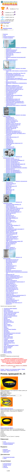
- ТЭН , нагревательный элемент (10, 345)
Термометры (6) (9, 140)
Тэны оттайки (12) (10, 298)
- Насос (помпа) (7, 324)
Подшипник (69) (10, 227)
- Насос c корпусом (7, 325)
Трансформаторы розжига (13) (13, 99)
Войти (4, 28)
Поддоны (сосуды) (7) (11, 284)
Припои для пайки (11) (11, 286)
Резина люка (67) (10, 231)
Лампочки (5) (9, 129)
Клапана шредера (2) (11, 268)
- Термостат (6, 344)
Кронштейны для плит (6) (12, 127)
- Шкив (5, 350)
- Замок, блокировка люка (9, 314)
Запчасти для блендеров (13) (12, 159)
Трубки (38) (8, 144)
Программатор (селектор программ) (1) (15, 229)
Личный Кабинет (7, 463)
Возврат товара (6, 450)
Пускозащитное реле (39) (12, 287)
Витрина (9, 393)
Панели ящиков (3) (10, 283)
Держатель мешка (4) (11, 183)
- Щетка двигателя (7, 352)
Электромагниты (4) (10, 148)
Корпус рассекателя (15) (11, 126)
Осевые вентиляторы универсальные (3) (15, 281)
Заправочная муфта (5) (11, 265)
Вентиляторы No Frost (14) (12, 259)
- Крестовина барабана (8, 322)
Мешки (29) (8, 187)
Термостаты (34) (10, 294)
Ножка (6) (8, 222)
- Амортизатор (6, 309)
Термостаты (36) (10, 54)
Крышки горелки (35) (11, 128)
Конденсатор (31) (10, 215)
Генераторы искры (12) (11, 119)
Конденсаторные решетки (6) (13, 275)
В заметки (3, 414)
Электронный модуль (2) (11, 59)
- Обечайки (5, 328)
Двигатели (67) (9, 182)
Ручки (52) (8, 135)
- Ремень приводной (8, 336)
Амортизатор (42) (10, 205)
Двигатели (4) (9, 264)
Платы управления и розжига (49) (14, 88)
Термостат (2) (9, 240)
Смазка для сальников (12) (12, 236)
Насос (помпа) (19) (10, 220)
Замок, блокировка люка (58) (12, 210)
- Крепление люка (7, 320)
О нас (4, 35)
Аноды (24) (8, 48)
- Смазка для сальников (8, 340)
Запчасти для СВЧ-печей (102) (13, 165)
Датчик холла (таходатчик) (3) (13, 209)
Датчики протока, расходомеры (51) (14, 78)
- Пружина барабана (8, 334)
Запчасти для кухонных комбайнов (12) (15, 160)
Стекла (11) (8, 138)
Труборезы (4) (9, 297)
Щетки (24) (8, 193)
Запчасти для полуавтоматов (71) (13, 211)
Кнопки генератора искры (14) (13, 124)
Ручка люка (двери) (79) (11, 233)
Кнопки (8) (8, 214)
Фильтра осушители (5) (11, 301)
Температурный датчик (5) (12, 238)
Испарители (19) (10, 267)
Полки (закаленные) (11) (11, 285)
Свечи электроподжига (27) (12, 137)
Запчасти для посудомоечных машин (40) (15, 164)
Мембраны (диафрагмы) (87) (12, 85)
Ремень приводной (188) (11, 232)
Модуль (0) (8, 219)
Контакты (5, 34)
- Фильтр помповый (8, 346)
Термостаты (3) (9, 97)
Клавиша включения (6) (11, 49)
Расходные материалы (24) (12, 289)
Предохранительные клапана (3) (13, 52)
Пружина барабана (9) (11, 230)
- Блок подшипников (8, 310)
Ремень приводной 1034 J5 (7, 408)
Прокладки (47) (9, 53)
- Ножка (5, 326)
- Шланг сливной (7, 351)
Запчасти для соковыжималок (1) (13, 166)
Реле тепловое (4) (10, 290)
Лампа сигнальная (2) (11, 51)
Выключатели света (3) (11, 262)
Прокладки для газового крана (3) (14, 132)
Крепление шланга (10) (11, 186)
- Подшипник (6, 331)
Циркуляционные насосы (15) (13, 100)
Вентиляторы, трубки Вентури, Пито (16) (15, 73)
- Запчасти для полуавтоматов (10, 315)
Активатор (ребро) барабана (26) (13, 204)
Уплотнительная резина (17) (12, 300)
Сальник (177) (9, 235)
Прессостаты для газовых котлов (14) (14, 89)
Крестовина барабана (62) (12, 218)
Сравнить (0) (4, 396)
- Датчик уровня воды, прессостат (11, 312)
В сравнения (3, 416)
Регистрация (9, 28)
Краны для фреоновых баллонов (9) (14, 276)
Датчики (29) (9, 263)
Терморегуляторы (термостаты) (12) (14, 143)
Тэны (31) (8, 56)
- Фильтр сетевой (7, 347)
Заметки (5, 466)
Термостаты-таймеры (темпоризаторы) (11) (16, 295)
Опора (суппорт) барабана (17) (13, 225)
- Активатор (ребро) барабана (10, 308)
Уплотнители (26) (10, 146)
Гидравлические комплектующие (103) (15, 75)
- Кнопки (5, 318)
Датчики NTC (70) (10, 76)
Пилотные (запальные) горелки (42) (14, 86)
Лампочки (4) (9, 279)
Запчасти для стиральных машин (13, 369)
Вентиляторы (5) (10, 117)
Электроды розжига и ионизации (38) (15, 101)
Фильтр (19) (8, 191)
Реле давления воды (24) (11, 91)
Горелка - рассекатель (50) (12, 121)
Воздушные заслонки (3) (11, 260)
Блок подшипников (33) (11, 206)
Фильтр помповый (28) (11, 242)
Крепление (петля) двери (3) (12, 278)
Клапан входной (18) (11, 213)
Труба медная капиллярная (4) (13, 296)
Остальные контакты (5, 22)
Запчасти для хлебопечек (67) (13, 170)
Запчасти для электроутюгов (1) (13, 171)
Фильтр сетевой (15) (10, 243)
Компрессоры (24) (10, 274)
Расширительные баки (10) (12, 90)
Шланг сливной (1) (10, 247)
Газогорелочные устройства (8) (13, 74)
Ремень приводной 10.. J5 (13, 370)
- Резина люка (6, 335)
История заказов (7, 464)
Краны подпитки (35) (11, 81)
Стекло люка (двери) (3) (11, 237)
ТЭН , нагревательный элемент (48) (14, 241)
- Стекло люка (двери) (8, 341)
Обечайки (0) (9, 224)
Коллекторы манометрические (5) (14, 270)
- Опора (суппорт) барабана (9, 329)
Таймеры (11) (9, 139)
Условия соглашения (8, 37)
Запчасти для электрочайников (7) (14, 172)
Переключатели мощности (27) (13, 130)
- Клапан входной (7, 317)
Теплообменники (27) (11, 92)
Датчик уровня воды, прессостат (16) (14, 208)
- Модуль (5, 323)
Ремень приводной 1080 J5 (7, 427)
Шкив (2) (8, 246)
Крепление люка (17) (11, 216)
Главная (2, 369)
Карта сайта (6, 451)
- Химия (5, 348)
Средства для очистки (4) (12, 292)
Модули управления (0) (11, 280)
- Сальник (5, 339)
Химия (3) (8, 245)
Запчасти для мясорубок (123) (13, 162)
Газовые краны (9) (10, 118)
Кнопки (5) (8, 269)
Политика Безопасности (8, 36)
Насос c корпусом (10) (11, 221)
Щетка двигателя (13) (11, 248)
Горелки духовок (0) (10, 122)
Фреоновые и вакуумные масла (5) (14, 302)
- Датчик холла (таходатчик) (9, 313)
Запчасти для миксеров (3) (12, 161)
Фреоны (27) (9, 303)
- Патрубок (5, 330)
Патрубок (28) (9, 226)
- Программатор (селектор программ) (12, 333)
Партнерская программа (8, 457)
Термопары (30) (9, 141)
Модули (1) (8, 188)
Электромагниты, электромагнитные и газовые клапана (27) (15, 103)
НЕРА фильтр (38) (10, 189)
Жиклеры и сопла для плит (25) (13, 123)
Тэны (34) (8, 145)
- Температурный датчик (9, 342)
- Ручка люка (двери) (8, 337)
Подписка (5, 467)
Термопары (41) (9, 94)
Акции (4, 458)
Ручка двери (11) (10, 291)
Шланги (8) (8, 192)
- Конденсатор (6, 319)
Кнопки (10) (9, 184)
